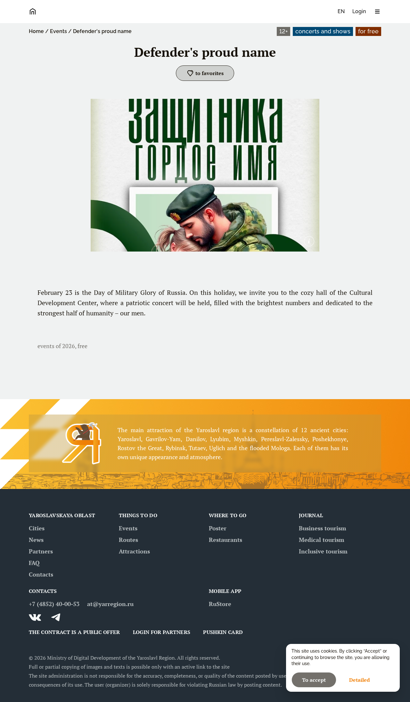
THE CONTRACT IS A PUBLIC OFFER (74, 632)
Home (36, 31)
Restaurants (225, 540)
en (341, 11)
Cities (37, 528)
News (36, 540)
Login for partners (162, 632)
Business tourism (322, 528)
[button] (205, 73)
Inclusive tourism (323, 551)
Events (58, 31)
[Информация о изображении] (309, 241)
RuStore (220, 604)
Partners (41, 551)
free (82, 346)
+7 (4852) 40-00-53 (54, 604)
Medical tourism (321, 540)
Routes (128, 540)
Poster (217, 528)
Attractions (134, 551)
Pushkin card (223, 632)
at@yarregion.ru (110, 604)
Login (359, 11)
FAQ (34, 563)
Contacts (41, 574)
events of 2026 (56, 346)
